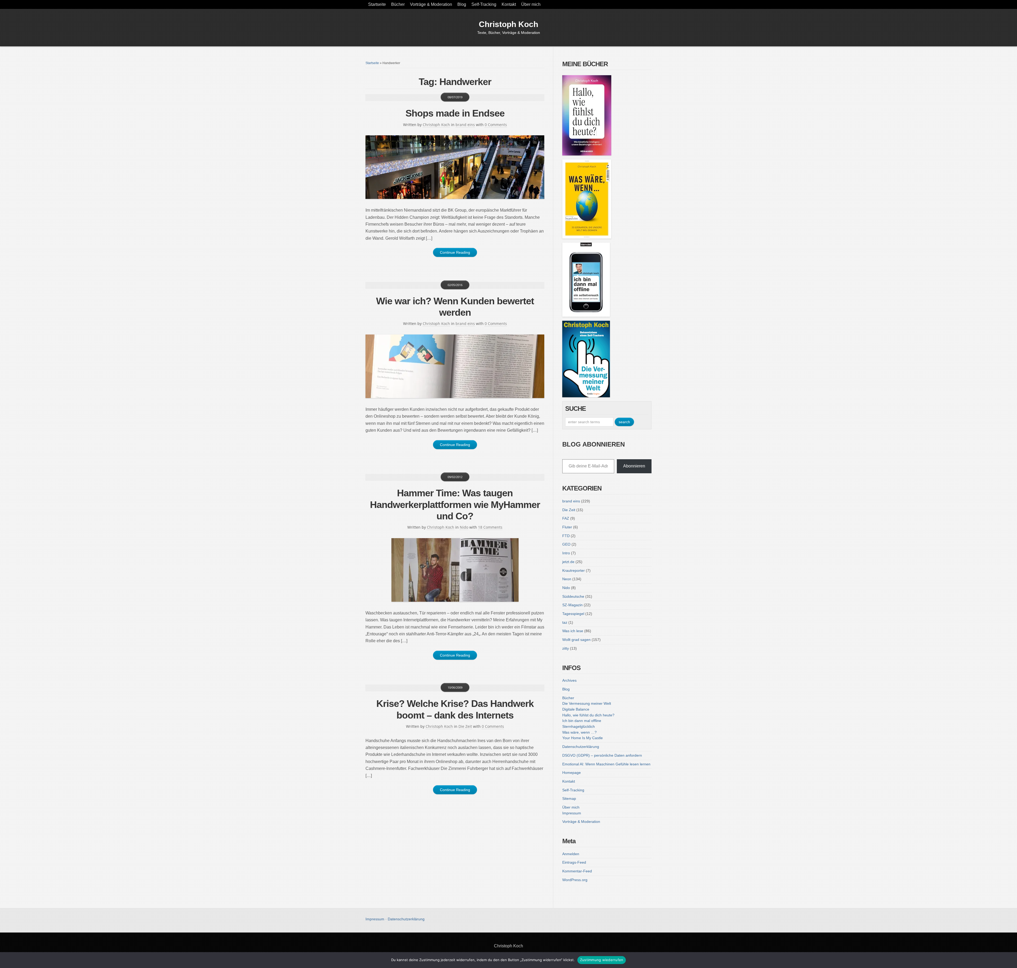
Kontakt (509, 4)
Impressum (571, 813)
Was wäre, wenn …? (579, 732)
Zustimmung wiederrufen (601, 960)
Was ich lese (572, 631)
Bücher (398, 4)
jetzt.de (568, 562)
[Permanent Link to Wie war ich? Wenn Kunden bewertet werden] (454, 366)
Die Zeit (465, 726)
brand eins (465, 124)
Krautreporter (573, 570)
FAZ (565, 518)
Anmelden (570, 854)
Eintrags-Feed (574, 862)
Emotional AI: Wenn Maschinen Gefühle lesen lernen (606, 764)
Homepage (571, 772)
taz (564, 622)
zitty (565, 648)
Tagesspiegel (573, 614)
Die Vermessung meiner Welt (586, 703)
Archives (569, 680)
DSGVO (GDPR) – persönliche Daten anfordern (602, 755)
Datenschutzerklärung (580, 746)
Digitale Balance (575, 709)
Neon (566, 579)
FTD (566, 536)
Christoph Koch (508, 24)
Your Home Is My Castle (582, 738)
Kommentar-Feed (577, 871)
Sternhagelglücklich (578, 726)
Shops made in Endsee (455, 113)
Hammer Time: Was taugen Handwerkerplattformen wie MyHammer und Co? (455, 504)
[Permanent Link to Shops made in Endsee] (454, 167)
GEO (566, 544)
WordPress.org (574, 880)
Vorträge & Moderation (431, 4)
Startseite (377, 4)
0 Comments (496, 124)
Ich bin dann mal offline (581, 721)
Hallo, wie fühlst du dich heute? (588, 715)
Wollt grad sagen (576, 639)
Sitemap (569, 798)
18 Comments (490, 527)
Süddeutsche (573, 596)
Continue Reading (455, 252)
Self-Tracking (483, 4)
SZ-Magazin (572, 605)
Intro (566, 553)
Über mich (531, 4)
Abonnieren (634, 466)
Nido (464, 527)
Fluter (567, 527)
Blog (461, 4)
